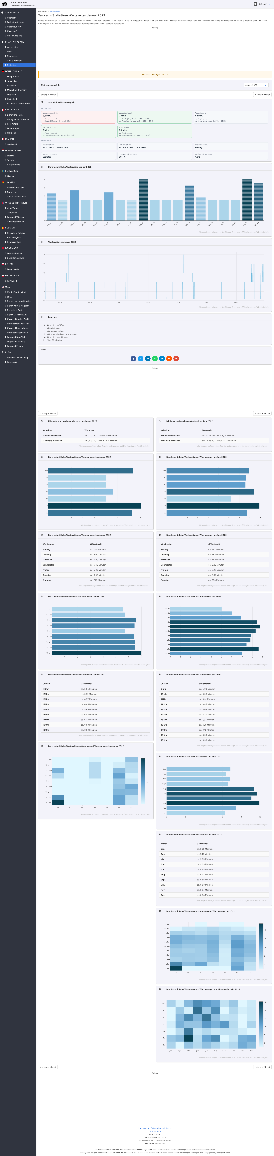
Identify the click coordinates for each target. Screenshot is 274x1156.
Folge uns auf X (155, 1131)
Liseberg (11, 176)
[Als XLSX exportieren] (266, 175)
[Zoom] (239, 175)
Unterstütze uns (14, 35)
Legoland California (16, 341)
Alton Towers (13, 208)
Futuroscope (13, 128)
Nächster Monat (262, 94)
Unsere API (12, 31)
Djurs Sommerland (15, 258)
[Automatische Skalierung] (257, 175)
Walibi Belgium (14, 237)
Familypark (12, 281)
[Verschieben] (243, 175)
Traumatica (12, 81)
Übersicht (11, 18)
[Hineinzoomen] (248, 175)
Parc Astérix (12, 124)
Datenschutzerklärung (17, 357)
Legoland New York (16, 337)
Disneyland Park (14, 310)
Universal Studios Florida (18, 319)
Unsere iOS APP (14, 26)
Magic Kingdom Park (17, 292)
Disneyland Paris (15, 115)
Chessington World (16, 221)
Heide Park (12, 99)
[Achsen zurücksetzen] (261, 175)
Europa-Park (13, 76)
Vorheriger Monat (48, 94)
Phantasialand (55, 12)
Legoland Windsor (15, 217)
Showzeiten (12, 56)
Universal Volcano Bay (17, 332)
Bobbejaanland (14, 242)
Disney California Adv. (17, 314)
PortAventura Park (15, 187)
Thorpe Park (13, 212)
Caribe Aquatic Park (16, 196)
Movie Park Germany (17, 90)
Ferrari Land (12, 192)
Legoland (11, 94)
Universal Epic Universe (18, 328)
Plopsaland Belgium (16, 233)
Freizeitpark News (15, 22)
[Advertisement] (154, 49)
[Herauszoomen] (253, 175)
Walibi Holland (13, 164)
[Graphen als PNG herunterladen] (234, 175)
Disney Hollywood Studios (19, 301)
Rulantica (11, 85)
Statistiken (12, 65)
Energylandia (13, 269)
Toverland (11, 160)
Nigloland (11, 133)
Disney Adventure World (18, 119)
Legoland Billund (15, 253)
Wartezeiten (12, 47)
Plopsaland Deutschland (18, 103)
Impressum (12, 362)
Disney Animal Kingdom (18, 305)
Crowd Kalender (14, 60)
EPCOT (10, 297)
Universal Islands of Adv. (18, 323)
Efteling (10, 155)
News (9, 51)
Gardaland (12, 144)
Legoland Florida (15, 346)
